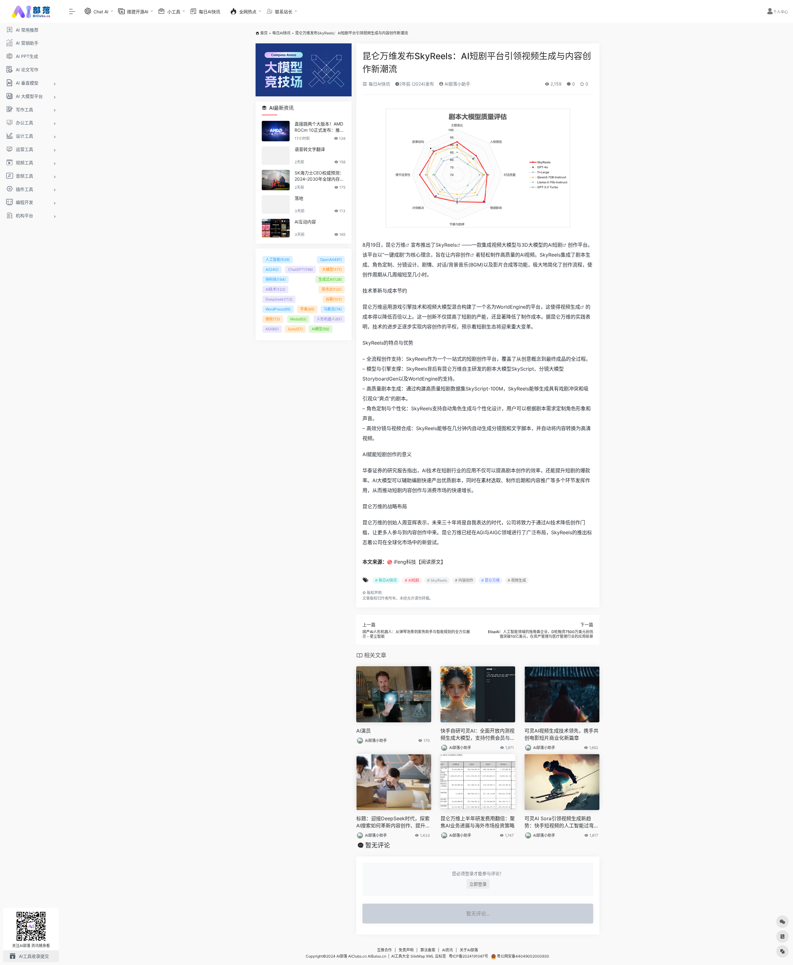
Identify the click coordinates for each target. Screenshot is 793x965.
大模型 (332, 269)
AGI (272, 329)
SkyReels (446, 245)
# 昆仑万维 (490, 580)
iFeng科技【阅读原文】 (420, 562)
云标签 (440, 956)
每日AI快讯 (281, 33)
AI (271, 269)
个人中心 (780, 12)
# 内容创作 (464, 580)
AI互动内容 (305, 221)
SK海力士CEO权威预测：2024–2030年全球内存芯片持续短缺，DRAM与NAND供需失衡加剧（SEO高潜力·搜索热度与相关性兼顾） (319, 176)
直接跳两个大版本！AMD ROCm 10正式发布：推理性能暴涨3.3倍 (319, 127)
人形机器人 (329, 319)
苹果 (307, 309)
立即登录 (478, 884)
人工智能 (277, 259)
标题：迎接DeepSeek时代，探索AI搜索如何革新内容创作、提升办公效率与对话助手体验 (393, 822)
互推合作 (384, 950)
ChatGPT (300, 269)
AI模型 (320, 329)
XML (430, 956)
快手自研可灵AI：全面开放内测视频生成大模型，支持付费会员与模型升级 (477, 735)
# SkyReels (437, 580)
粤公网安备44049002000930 (522, 956)
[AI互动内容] (276, 228)
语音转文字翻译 (310, 149)
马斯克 (333, 309)
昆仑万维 (395, 245)
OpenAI (331, 259)
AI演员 (363, 731)
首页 (264, 33)
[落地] (276, 204)
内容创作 (460, 255)
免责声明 (406, 950)
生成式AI (330, 279)
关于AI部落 (469, 950)
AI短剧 (555, 245)
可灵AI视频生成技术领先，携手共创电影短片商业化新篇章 (561, 734)
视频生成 (570, 307)
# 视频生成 (517, 580)
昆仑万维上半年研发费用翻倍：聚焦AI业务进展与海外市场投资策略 (477, 822)
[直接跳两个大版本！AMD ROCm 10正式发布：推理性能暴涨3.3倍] (276, 131)
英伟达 (332, 289)
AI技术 (275, 289)
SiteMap (417, 956)
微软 (272, 319)
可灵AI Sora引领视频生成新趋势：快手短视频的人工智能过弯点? (559, 822)
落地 (299, 198)
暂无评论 (377, 845)
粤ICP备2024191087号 (468, 956)
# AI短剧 (412, 580)
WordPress (278, 309)
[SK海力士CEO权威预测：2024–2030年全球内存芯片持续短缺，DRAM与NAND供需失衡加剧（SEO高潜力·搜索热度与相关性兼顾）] (276, 180)
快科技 (275, 279)
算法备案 (427, 950)
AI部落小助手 (456, 83)
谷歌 (334, 299)
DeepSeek (278, 299)
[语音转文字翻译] (276, 155)
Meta (298, 319)
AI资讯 (447, 950)
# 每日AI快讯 (386, 580)
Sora (295, 329)
